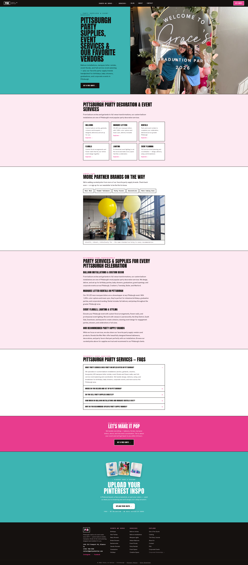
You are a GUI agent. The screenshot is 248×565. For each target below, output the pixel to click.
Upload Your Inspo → (124, 506)
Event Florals (134, 543)
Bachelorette (114, 543)
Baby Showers (114, 537)
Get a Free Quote (154, 531)
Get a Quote (238, 3)
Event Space (133, 549)
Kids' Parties (114, 534)
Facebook (97, 554)
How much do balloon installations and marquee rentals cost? (110, 400)
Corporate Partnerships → (157, 552)
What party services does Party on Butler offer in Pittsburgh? (109, 367)
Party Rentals (134, 546)
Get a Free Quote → (90, 85)
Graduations (114, 549)
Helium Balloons (134, 540)
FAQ (150, 546)
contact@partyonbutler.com (92, 551)
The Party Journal (154, 537)
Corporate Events (154, 549)
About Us (151, 540)
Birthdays (113, 531)
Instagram (86, 554)
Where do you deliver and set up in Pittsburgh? (103, 388)
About (140, 3)
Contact (150, 3)
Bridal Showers (114, 540)
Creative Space (134, 552)
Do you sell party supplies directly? (99, 394)
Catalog (151, 534)
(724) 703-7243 (88, 549)
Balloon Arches (134, 531)
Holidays (112, 552)
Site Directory (145, 562)
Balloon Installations (136, 534)
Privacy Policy (132, 562)
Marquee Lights (134, 537)
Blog (132, 3)
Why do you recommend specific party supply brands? (106, 406)
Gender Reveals (115, 546)
